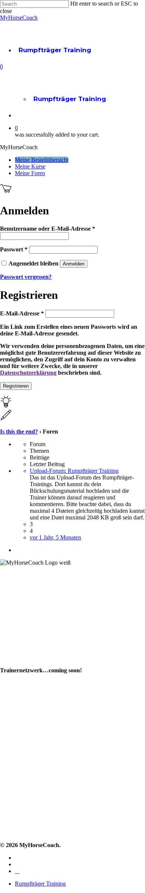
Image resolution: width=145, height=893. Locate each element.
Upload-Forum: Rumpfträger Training (74, 471)
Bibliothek (14, 721)
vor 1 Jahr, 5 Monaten (55, 537)
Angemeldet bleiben (34, 263)
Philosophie (16, 661)
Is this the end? (19, 431)
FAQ (6, 785)
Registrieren (16, 386)
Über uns (13, 650)
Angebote (14, 710)
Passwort (14, 249)
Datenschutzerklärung (28, 372)
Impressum (16, 796)
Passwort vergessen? (26, 277)
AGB (6, 808)
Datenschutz (18, 819)
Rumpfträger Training (55, 50)
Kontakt (11, 774)
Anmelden (73, 264)
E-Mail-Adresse (22, 313)
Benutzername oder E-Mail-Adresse (47, 228)
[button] (41, 160)
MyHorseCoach (19, 17)
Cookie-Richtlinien (25, 830)
